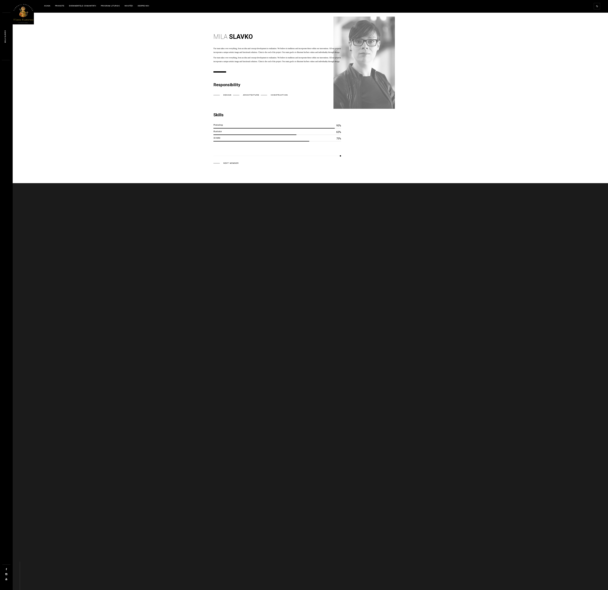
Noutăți (129, 6)
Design (227, 95)
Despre (143, 6)
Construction (279, 95)
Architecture (251, 95)
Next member (231, 163)
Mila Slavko (5, 36)
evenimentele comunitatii (82, 6)
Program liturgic (110, 6)
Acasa (47, 6)
